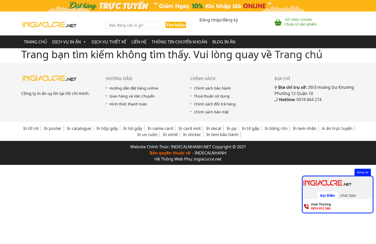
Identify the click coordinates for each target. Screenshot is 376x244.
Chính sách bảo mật (211, 111)
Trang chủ (35, 42)
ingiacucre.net (208, 159)
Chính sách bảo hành (212, 88)
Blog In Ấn (223, 42)
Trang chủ (299, 54)
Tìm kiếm (175, 25)
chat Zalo (348, 195)
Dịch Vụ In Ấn (66, 42)
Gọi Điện (327, 195)
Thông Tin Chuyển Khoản (179, 42)
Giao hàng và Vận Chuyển (132, 96)
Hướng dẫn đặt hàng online (133, 88)
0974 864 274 (309, 99)
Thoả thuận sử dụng (211, 96)
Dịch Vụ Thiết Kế (109, 42)
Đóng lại (362, 172)
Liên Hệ (139, 42)
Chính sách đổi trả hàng (215, 103)
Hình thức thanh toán (128, 103)
